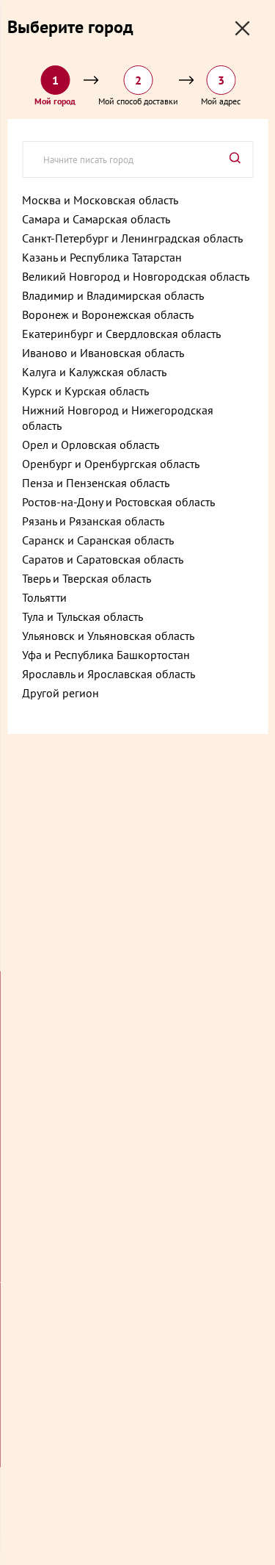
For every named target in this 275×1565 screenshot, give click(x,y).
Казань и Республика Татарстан (102, 257)
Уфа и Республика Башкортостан (106, 654)
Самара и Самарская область (96, 219)
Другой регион (60, 693)
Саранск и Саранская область (98, 540)
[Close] (242, 28)
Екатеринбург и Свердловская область (121, 333)
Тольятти (44, 597)
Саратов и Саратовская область (102, 559)
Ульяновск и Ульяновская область (108, 635)
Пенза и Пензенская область (95, 482)
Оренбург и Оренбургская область (110, 463)
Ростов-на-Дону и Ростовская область (118, 501)
